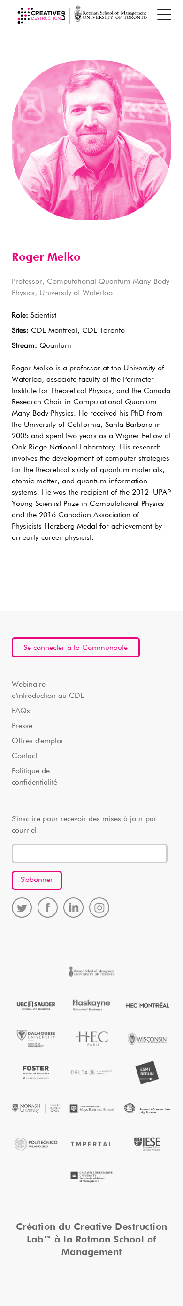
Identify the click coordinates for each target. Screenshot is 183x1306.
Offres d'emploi (37, 741)
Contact (24, 756)
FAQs (21, 711)
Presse (22, 726)
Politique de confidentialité (34, 777)
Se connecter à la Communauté (75, 648)
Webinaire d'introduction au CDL (48, 690)
